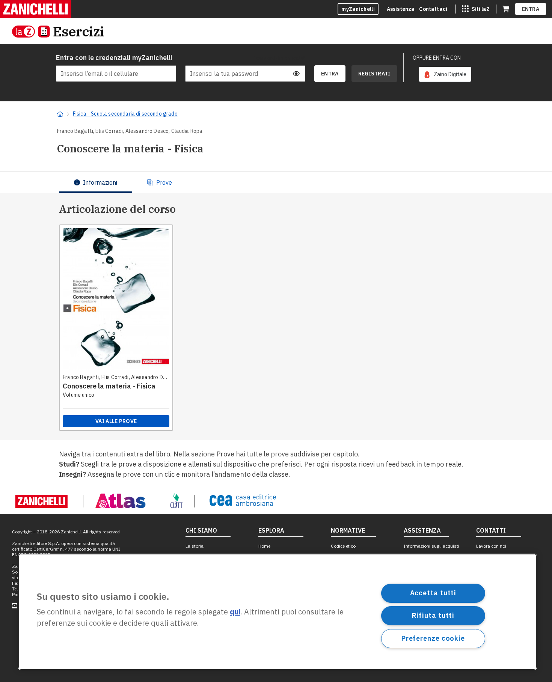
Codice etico (343, 546)
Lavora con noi (491, 546)
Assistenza (401, 9)
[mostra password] (296, 73)
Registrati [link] (374, 73)
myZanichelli (358, 9)
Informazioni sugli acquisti (431, 546)
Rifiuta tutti (433, 615)
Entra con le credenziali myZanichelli (114, 57)
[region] (277, 612)
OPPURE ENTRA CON (437, 57)
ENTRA (531, 9)
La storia (195, 546)
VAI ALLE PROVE (116, 421)
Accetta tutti (433, 593)
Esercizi (78, 31)
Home (264, 546)
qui (235, 612)
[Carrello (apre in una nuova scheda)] (505, 9)
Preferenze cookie (433, 638)
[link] (445, 74)
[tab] (95, 182)
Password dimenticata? (279, 57)
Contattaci (433, 9)
